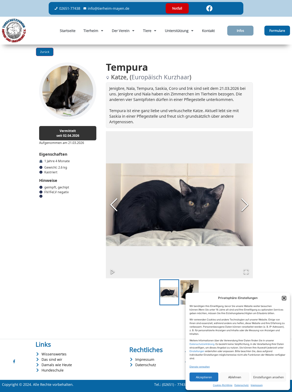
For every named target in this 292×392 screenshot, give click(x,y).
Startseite (67, 30)
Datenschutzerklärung (202, 344)
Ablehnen (234, 377)
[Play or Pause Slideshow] (112, 271)
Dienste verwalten (200, 366)
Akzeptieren (204, 377)
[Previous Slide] (114, 205)
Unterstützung (177, 30)
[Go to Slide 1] (169, 292)
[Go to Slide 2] (189, 292)
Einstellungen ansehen (268, 377)
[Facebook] (209, 8)
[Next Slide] (245, 205)
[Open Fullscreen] (246, 271)
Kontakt (208, 30)
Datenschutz (241, 385)
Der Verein (121, 30)
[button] (284, 298)
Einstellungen (197, 351)
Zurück (44, 52)
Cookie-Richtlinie (222, 385)
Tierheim (90, 30)
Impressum (257, 385)
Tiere (147, 30)
